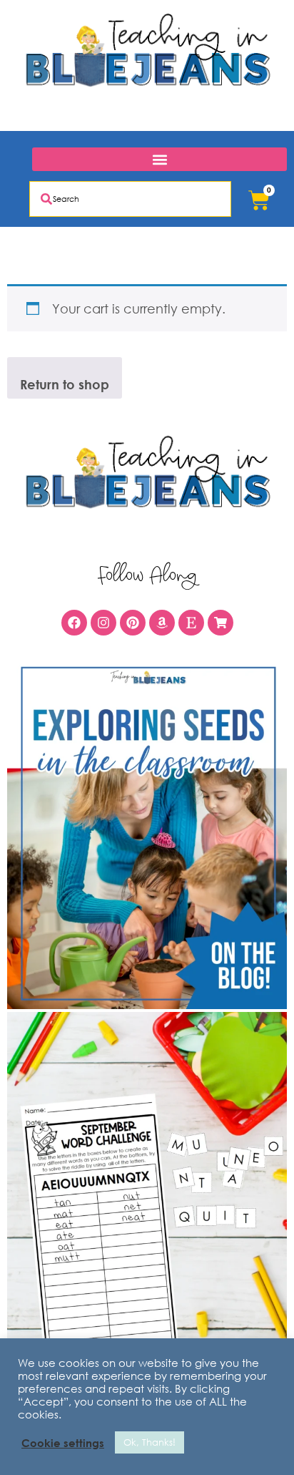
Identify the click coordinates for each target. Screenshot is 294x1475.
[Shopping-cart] (220, 623)
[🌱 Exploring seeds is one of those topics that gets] (147, 833)
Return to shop (64, 384)
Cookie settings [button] (62, 1442)
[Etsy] (191, 623)
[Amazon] (162, 623)
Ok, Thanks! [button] (149, 1442)
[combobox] (130, 199)
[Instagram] (103, 623)
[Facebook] (74, 623)
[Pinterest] (133, 623)
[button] (159, 159)
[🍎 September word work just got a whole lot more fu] (147, 1187)
